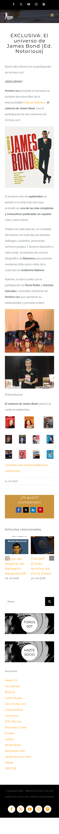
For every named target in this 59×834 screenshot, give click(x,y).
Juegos (9, 739)
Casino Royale (13, 698)
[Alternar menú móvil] (52, 15)
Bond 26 (10, 692)
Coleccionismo (14, 709)
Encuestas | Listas (15, 727)
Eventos (10, 733)
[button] (7, 558)
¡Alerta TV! (11, 680)
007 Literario (12, 686)
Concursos (11, 715)
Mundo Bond (13, 745)
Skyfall (9, 762)
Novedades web (15, 750)
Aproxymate (48, 797)
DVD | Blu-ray (13, 721)
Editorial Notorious (34, 102)
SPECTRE (11, 768)
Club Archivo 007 (15, 703)
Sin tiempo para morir (18, 756)
